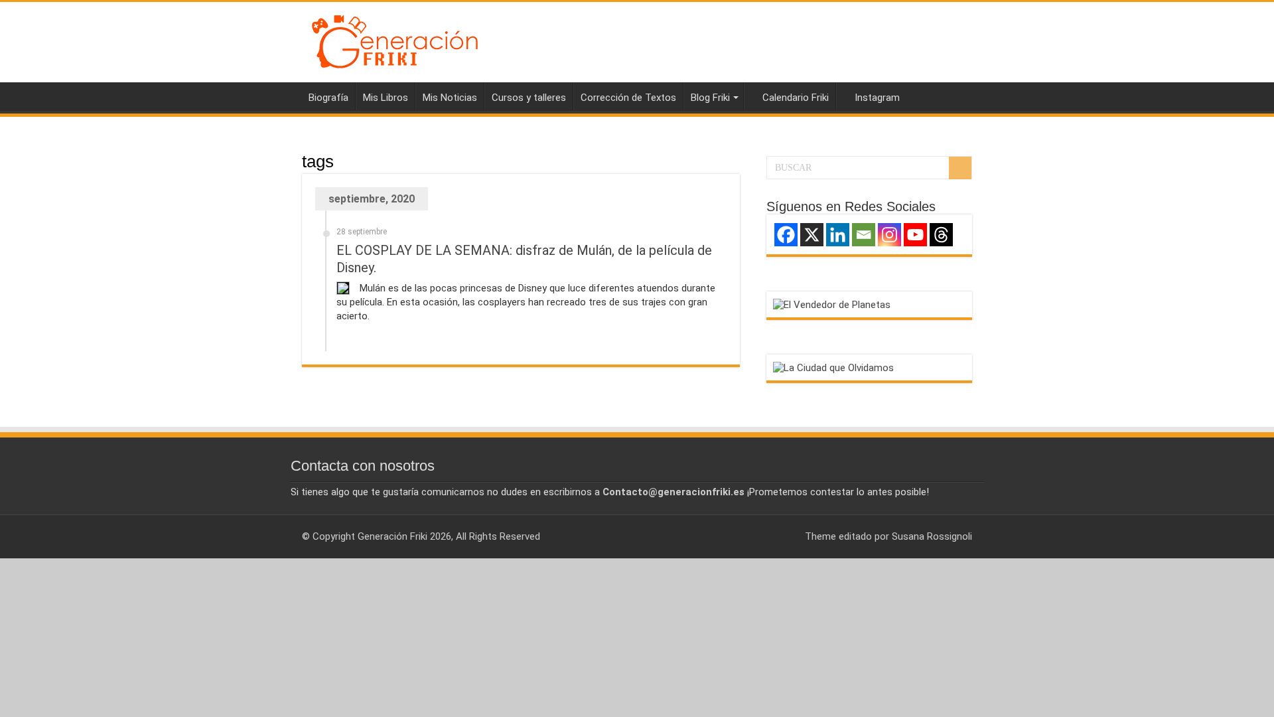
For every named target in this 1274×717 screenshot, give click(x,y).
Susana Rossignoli (932, 536)
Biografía (328, 98)
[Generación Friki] (395, 40)
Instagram (877, 98)
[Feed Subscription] (736, 160)
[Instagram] (889, 234)
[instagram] (789, 536)
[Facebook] (786, 234)
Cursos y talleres (529, 98)
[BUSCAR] (960, 168)
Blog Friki (710, 98)
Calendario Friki (795, 98)
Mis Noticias (450, 98)
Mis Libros (385, 98)
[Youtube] (915, 234)
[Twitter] (776, 536)
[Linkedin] (837, 234)
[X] (811, 234)
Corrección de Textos (628, 98)
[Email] (863, 234)
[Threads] (941, 234)
